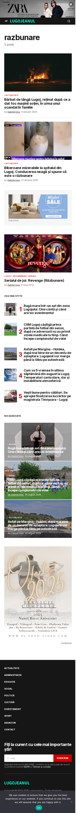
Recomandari (20, 276)
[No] (71, 802)
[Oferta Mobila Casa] (38, 206)
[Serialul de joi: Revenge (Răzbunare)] (38, 253)
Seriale (32, 276)
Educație (9, 682)
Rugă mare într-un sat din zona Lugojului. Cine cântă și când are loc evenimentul (47, 309)
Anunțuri (10, 723)
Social (12, 444)
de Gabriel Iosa (16, 456)
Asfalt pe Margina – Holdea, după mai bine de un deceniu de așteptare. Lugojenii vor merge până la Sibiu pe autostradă (47, 355)
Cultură (9, 702)
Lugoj (8, 276)
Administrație (13, 675)
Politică (9, 695)
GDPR (27, 766)
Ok (38, 807)
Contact (9, 729)
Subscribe (63, 758)
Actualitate (11, 95)
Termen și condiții (41, 766)
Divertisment (12, 709)
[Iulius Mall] (38, 9)
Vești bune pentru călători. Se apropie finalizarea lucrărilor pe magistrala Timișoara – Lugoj (47, 396)
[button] (6, 21)
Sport (12, 476)
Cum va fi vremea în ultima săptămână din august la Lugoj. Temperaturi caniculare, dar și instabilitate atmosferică (47, 376)
